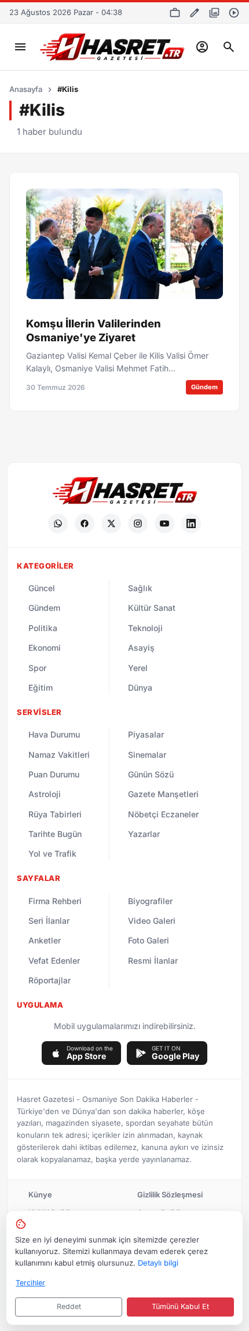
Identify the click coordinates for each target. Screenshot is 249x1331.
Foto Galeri (148, 940)
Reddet (69, 1306)
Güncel (41, 588)
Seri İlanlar (48, 921)
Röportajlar (49, 980)
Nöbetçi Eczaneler (163, 814)
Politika (42, 628)
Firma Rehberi (55, 901)
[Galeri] (214, 13)
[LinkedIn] (191, 523)
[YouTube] (164, 523)
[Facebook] (84, 523)
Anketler (44, 940)
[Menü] (20, 47)
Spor (37, 668)
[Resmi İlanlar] (175, 13)
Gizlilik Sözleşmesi (170, 1194)
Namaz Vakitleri (59, 754)
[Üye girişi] (202, 47)
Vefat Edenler (54, 960)
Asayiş (141, 647)
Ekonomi (44, 647)
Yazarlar (144, 834)
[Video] (234, 13)
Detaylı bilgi (158, 1262)
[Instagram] (138, 523)
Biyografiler (150, 901)
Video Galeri (151, 921)
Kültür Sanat (151, 608)
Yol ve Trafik (52, 853)
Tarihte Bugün (55, 834)
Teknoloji (145, 628)
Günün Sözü (151, 774)
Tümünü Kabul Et (180, 1306)
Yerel (138, 668)
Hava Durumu (54, 734)
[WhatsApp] (58, 523)
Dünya (140, 687)
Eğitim (40, 687)
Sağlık (140, 588)
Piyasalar (146, 734)
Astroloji (44, 794)
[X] (111, 523)
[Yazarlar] (194, 13)
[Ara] (229, 47)
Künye (40, 1194)
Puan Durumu (53, 774)
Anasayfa (25, 89)
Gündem (44, 608)
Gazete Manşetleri (163, 794)
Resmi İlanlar (153, 960)
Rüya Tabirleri (55, 814)
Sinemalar (147, 754)
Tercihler (30, 1282)
